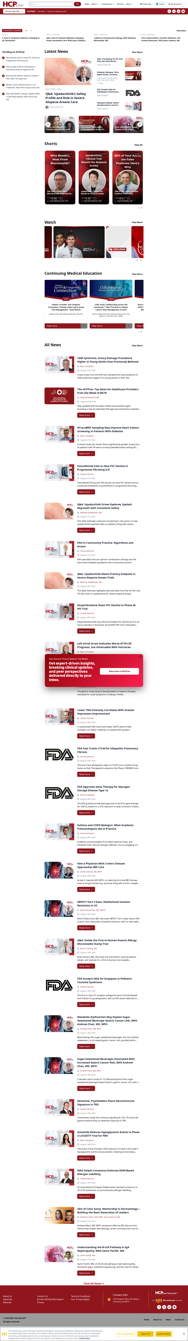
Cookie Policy (84, 1338)
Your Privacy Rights (126, 1334)
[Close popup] (140, 657)
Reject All (145, 1334)
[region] (94, 1334)
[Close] (184, 1334)
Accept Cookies (163, 1334)
